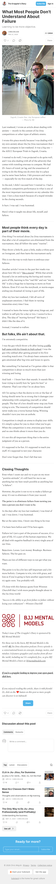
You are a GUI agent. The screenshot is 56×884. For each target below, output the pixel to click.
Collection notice (45, 865)
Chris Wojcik (13, 32)
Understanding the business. (15, 815)
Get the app (41, 872)
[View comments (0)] (13, 40)
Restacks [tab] (19, 732)
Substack (15, 878)
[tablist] (13, 732)
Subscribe (41, 3)
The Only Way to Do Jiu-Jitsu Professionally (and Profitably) (19, 810)
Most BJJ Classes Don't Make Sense (18, 790)
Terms (33, 865)
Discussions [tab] (22, 765)
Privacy (26, 865)
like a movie (28, 273)
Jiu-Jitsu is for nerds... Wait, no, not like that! (21, 775)
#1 (10, 646)
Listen (50, 33)
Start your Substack (21, 872)
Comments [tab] (8, 732)
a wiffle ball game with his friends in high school (26, 347)
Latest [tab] (12, 765)
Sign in (50, 3)
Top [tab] (5, 765)
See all (7, 828)
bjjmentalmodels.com (36, 661)
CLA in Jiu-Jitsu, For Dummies (18, 772)
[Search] (51, 765)
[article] (28, 777)
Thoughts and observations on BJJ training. (21, 795)
